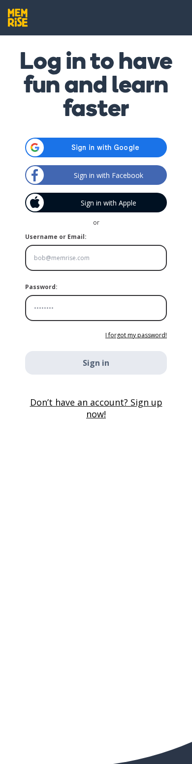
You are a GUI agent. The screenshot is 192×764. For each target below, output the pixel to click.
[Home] (18, 18)
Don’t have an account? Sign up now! (96, 408)
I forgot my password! (136, 335)
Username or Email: (56, 237)
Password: (41, 287)
